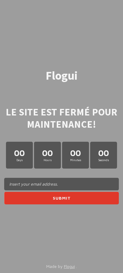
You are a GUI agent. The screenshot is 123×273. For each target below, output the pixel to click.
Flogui (69, 266)
